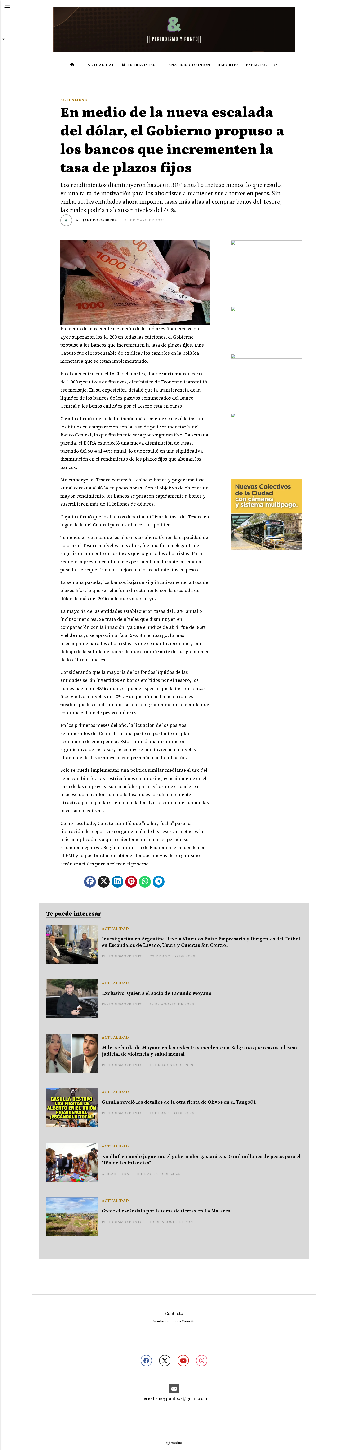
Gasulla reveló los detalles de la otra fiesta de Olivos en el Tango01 (179, 1102)
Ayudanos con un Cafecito (174, 1321)
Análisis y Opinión (188, 65)
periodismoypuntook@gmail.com (174, 1398)
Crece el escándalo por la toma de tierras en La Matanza (166, 1211)
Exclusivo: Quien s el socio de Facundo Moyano (156, 993)
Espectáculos (262, 65)
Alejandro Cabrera (96, 220)
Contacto (174, 1313)
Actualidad (101, 65)
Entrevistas (141, 65)
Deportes (228, 65)
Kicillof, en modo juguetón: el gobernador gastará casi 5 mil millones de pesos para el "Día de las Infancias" (201, 1160)
